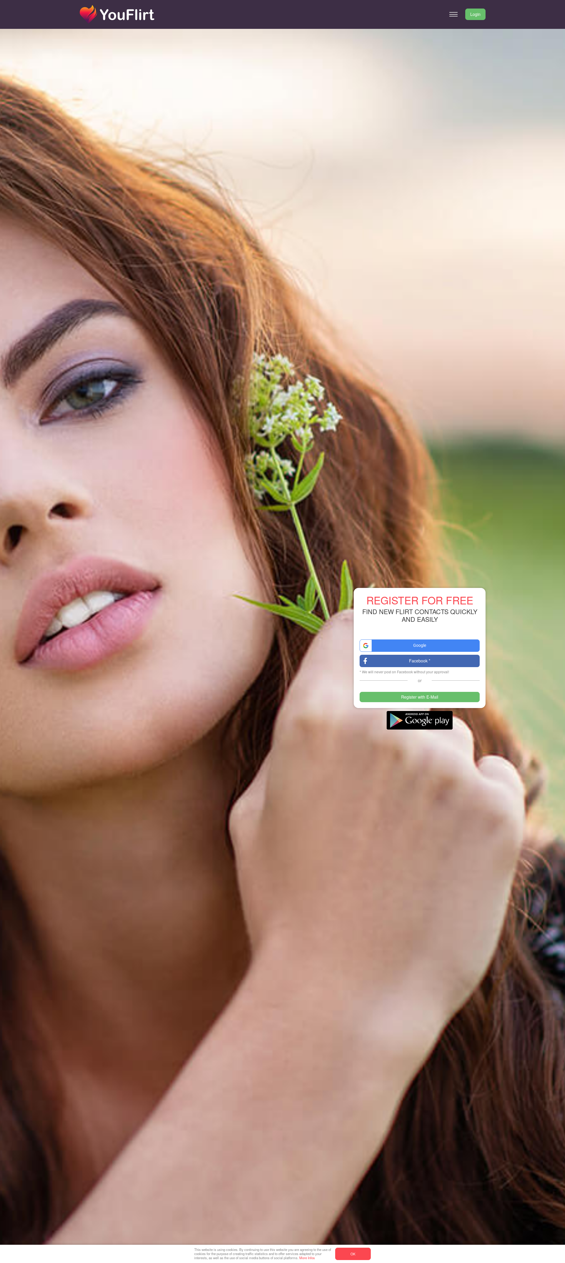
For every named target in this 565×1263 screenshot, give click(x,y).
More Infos (307, 1257)
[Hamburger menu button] (453, 14)
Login (475, 14)
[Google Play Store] (420, 720)
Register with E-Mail (419, 697)
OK (352, 1254)
